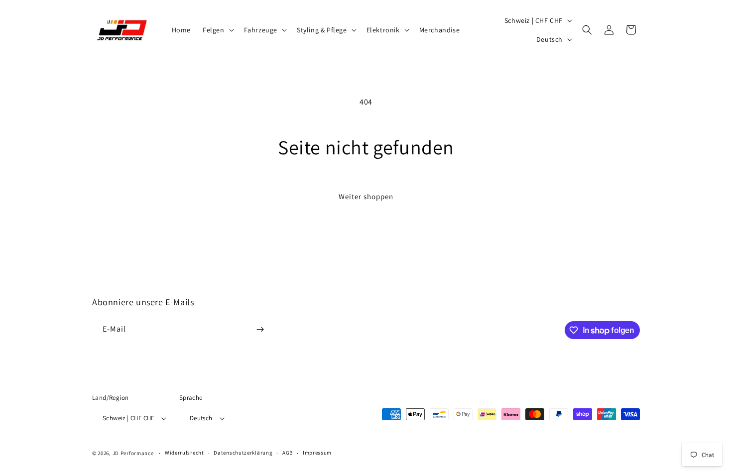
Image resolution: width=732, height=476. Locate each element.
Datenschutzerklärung (243, 452)
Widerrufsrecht (184, 452)
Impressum (317, 452)
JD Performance (133, 453)
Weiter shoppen (366, 196)
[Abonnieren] (260, 329)
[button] (217, 29)
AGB (287, 452)
